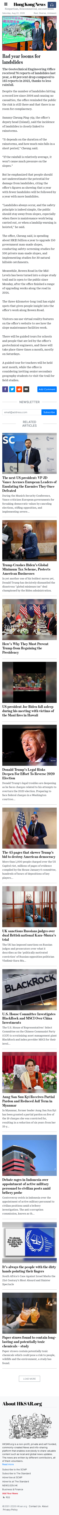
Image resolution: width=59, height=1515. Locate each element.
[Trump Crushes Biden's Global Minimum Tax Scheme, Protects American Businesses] (29, 540)
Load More (29, 1378)
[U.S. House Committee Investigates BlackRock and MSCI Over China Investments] (29, 989)
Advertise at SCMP (12, 1477)
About (45, 1506)
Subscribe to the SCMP (14, 1469)
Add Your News (10, 1493)
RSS (7, 1497)
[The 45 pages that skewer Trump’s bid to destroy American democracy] (29, 827)
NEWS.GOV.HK (10, 1485)
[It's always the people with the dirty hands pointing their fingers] (29, 1242)
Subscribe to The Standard (16, 1473)
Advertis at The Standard (15, 1481)
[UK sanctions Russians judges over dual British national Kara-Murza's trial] (29, 906)
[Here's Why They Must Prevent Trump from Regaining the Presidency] (29, 619)
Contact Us (35, 1506)
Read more (8, 1464)
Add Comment (47, 389)
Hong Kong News (29, 4)
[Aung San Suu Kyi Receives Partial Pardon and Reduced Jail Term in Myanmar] (29, 1072)
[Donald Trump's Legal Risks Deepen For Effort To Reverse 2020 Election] (29, 744)
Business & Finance (12, 1489)
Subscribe (49, 412)
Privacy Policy (10, 1509)
